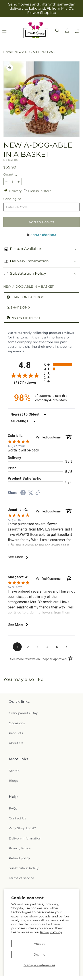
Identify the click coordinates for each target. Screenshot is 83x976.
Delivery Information (25, 838)
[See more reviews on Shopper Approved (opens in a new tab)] (37, 493)
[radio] (59, 364)
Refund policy (19, 858)
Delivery (16, 191)
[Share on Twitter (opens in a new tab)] (30, 493)
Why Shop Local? (22, 828)
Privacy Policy (51, 932)
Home (7, 52)
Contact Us (17, 818)
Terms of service (21, 878)
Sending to (19, 199)
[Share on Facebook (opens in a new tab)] (23, 493)
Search (14, 771)
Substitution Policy (24, 868)
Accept (39, 944)
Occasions (17, 723)
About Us (16, 743)
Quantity (10, 174)
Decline (39, 954)
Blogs (13, 781)
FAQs (13, 808)
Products (16, 733)
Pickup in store (39, 191)
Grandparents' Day (23, 713)
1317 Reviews (28, 383)
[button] (57, 30)
